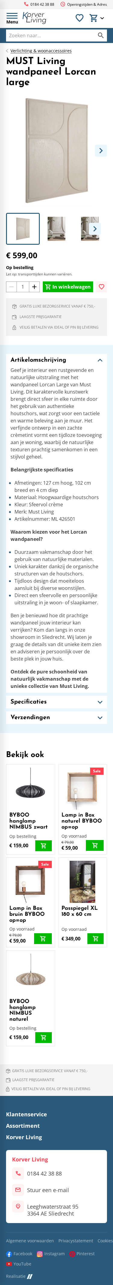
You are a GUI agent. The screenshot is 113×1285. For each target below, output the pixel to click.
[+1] (34, 286)
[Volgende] (101, 151)
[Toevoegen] (101, 286)
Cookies (105, 1241)
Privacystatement (75, 1241)
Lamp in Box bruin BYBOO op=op (27, 914)
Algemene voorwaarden (30, 1241)
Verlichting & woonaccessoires (41, 51)
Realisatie (16, 1276)
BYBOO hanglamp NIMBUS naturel (22, 1010)
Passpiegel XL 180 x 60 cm (79, 911)
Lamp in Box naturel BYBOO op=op (81, 821)
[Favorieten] (79, 18)
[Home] (34, 18)
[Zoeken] (101, 35)
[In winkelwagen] (43, 845)
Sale (97, 771)
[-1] (11, 286)
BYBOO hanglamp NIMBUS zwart (28, 821)
